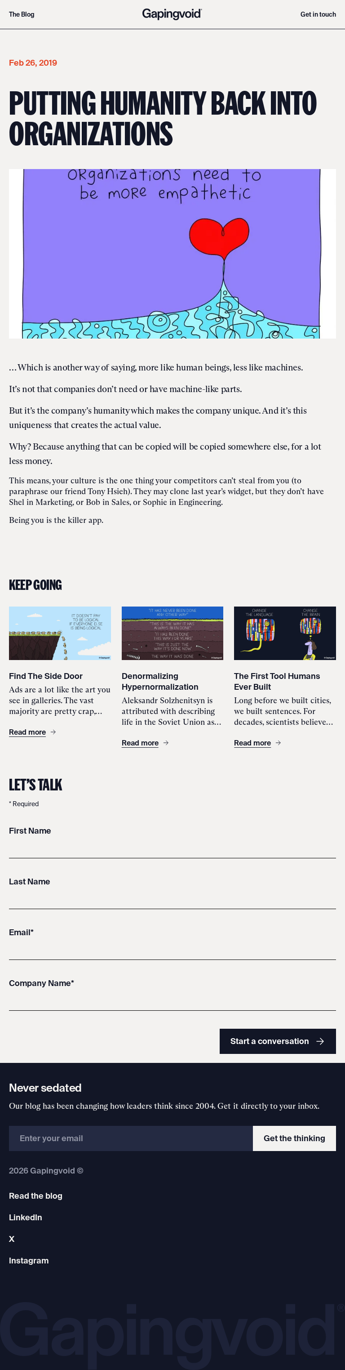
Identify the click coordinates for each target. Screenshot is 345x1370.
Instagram (29, 1260)
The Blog (22, 14)
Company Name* (41, 983)
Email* (21, 932)
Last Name (29, 881)
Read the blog (35, 1195)
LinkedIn (25, 1217)
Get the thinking (294, 1138)
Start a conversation (269, 1041)
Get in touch (318, 14)
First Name (30, 830)
